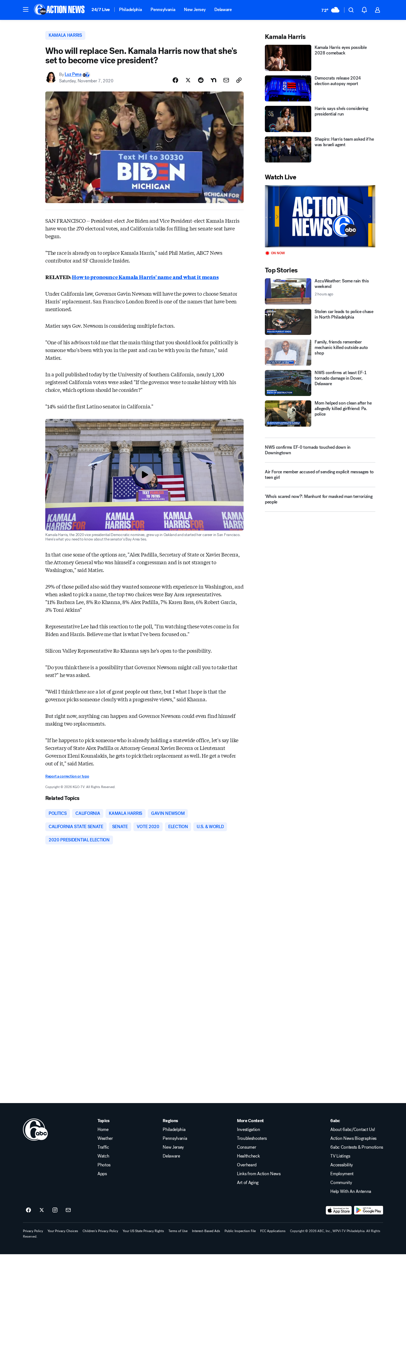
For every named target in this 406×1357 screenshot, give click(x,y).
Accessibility (341, 1165)
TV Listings (340, 1156)
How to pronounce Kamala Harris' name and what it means (145, 276)
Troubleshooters (252, 1138)
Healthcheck (248, 1156)
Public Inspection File (240, 1231)
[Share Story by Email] (226, 80)
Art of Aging (248, 1182)
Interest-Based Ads (206, 1231)
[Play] (320, 216)
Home (103, 1129)
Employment (342, 1174)
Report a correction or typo (67, 776)
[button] (25, 9)
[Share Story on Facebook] (175, 80)
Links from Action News (259, 1174)
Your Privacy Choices (63, 1231)
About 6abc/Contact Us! (352, 1129)
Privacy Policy (33, 1231)
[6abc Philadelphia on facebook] (28, 1210)
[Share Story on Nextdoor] (213, 80)
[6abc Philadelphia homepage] (60, 10)
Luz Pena (73, 74)
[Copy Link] (239, 80)
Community (341, 1182)
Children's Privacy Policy (100, 1231)
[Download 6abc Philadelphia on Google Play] (368, 1210)
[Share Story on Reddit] (200, 80)
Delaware (222, 9)
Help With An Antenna (350, 1191)
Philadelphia (130, 9)
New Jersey (194, 9)
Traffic (103, 1147)
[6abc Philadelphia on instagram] (54, 1210)
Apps (102, 1174)
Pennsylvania (163, 9)
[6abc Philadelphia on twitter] (41, 1210)
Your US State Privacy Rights (143, 1231)
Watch (103, 1156)
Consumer (246, 1147)
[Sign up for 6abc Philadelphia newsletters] (68, 1210)
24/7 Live (100, 9)
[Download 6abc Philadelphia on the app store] (339, 1210)
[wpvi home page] (35, 1130)
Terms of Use (178, 1231)
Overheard (247, 1165)
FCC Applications (273, 1231)
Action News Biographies (353, 1138)
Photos (103, 1165)
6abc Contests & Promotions (356, 1147)
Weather (105, 1138)
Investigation (248, 1129)
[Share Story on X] (188, 80)
